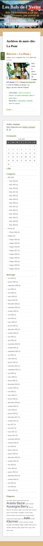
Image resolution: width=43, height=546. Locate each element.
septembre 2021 (13, 369)
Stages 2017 (13, 250)
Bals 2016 (26, 57)
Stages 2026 (13, 269)
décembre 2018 (13, 402)
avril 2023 (11, 340)
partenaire (9, 524)
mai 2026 (11, 278)
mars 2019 (11, 395)
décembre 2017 (13, 417)
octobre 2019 (12, 388)
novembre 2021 (13, 366)
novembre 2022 (13, 344)
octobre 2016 (12, 443)
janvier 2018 (12, 413)
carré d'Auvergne (27, 510)
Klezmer (12, 521)
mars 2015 (11, 468)
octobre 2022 (12, 348)
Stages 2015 (13, 243)
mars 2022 (11, 358)
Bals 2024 (12, 217)
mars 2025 (11, 296)
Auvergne (13, 506)
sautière (18, 527)
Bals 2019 (12, 199)
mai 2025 (11, 289)
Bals (9, 177)
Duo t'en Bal (26, 515)
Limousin (25, 522)
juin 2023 (11, 337)
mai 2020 (11, 373)
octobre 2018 (12, 406)
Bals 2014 (12, 181)
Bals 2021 (12, 206)
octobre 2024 (12, 311)
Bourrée (31, 507)
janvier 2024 (12, 326)
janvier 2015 (12, 472)
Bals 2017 (12, 192)
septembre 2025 (13, 285)
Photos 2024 (13, 232)
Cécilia (31, 512)
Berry (24, 506)
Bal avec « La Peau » (19, 53)
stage (29, 527)
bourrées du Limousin (12, 510)
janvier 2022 (12, 362)
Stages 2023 (13, 261)
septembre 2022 (13, 351)
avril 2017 (11, 428)
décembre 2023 (13, 329)
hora (22, 518)
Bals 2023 (12, 214)
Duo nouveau (19, 515)
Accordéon (9, 500)
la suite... (9, 109)
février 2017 (11, 435)
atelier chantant (29, 503)
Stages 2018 (13, 254)
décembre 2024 (13, 304)
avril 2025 (11, 293)
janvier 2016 (12, 454)
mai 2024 (11, 315)
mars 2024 (11, 322)
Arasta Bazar (16, 503)
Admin (13, 57)
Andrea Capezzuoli (18, 500)
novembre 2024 (13, 307)
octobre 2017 (12, 421)
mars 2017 (11, 432)
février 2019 (11, 399)
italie (27, 518)
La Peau (9, 60)
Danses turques (11, 515)
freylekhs (15, 518)
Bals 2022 (12, 210)
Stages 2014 (13, 239)
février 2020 (11, 380)
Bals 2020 (12, 203)
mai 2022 (11, 355)
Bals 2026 (12, 225)
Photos (10, 228)
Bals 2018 (12, 195)
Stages (10, 236)
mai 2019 (11, 391)
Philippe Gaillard (24, 524)
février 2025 (11, 300)
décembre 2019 (13, 384)
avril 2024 (11, 318)
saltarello (13, 527)
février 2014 (11, 490)
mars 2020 (11, 377)
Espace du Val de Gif (28, 82)
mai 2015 (11, 465)
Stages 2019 (13, 258)
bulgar (20, 510)
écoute (11, 530)
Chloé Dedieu (14, 512)
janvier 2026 (12, 282)
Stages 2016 (13, 247)
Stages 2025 (13, 265)
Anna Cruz (26, 500)
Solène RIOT (24, 527)
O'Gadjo (31, 522)
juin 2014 (11, 483)
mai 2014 (11, 486)
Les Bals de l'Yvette (21, 7)
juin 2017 (11, 424)
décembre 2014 (13, 476)
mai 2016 (11, 446)
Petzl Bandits (15, 524)
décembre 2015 (13, 457)
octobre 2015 (12, 461)
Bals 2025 (12, 221)
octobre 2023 (12, 333)
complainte (21, 512)
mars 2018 (11, 410)
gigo (19, 518)
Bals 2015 (12, 185)
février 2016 (11, 450)
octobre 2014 (12, 479)
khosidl (32, 518)
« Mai (9, 168)
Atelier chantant (29, 127)
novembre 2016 (13, 439)
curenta (26, 512)
